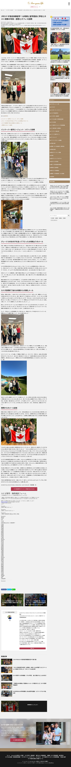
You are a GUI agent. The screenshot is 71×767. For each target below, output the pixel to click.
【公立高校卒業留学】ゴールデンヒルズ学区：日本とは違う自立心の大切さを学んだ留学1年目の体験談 (59, 203)
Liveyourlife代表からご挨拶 (17, 755)
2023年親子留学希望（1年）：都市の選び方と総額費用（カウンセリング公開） (59, 29)
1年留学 (3, 25)
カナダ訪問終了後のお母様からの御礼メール (12, 123)
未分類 (52, 155)
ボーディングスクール (54, 220)
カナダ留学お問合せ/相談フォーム (35, 758)
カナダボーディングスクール (56, 110)
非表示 (6, 116)
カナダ (6, 25)
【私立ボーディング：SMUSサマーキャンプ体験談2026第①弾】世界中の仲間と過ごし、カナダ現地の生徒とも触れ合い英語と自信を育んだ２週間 (59, 192)
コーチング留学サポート (55, 134)
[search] (68, 215)
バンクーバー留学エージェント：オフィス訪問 (12, 118)
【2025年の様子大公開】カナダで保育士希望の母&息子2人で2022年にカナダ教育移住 (60, 61)
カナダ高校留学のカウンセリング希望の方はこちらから (24, 488)
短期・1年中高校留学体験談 (39, 23)
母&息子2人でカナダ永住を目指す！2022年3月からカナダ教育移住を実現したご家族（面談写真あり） (59, 78)
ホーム (8, 755)
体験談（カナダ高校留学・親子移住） (28, 23)
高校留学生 (3, 26)
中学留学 (64, 218)
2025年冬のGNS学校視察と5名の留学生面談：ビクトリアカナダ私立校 (29, 692)
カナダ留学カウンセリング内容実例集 (16, 23)
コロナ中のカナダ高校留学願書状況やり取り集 (24, 659)
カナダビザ (53, 107)
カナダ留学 (52, 218)
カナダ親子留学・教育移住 (56, 128)
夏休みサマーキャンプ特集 (56, 152)
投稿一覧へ (32, 648)
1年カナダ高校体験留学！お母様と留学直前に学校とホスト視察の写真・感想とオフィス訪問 (30, 10)
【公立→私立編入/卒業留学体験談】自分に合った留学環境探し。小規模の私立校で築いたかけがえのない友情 (59, 209)
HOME (3, 10)
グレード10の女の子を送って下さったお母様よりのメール (15, 121)
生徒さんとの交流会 (54, 161)
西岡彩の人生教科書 (54, 167)
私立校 (31, 25)
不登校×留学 (53, 143)
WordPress (51, 762)
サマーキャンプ (54, 137)
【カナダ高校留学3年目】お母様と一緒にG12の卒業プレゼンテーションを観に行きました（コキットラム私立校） (30, 668)
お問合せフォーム (34, 6)
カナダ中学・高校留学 (9, 10)
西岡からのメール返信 (7, 125)
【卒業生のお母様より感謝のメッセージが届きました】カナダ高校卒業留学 (29, 684)
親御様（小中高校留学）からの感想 (11, 24)
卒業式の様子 (53, 149)
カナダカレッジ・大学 (55, 104)
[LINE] (13, 589)
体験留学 (25, 25)
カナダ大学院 (53, 122)
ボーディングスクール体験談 (56, 140)
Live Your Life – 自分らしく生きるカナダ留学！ (39, 761)
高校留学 (19, 24)
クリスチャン (17, 25)
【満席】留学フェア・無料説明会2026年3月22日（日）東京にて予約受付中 (59, 45)
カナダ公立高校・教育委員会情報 (57, 119)
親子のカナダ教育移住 (55, 170)
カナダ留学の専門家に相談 (18, 740)
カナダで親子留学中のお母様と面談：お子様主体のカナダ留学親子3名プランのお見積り (59, 95)
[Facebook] (4, 589)
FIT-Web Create (40, 762)
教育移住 (60, 218)
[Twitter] (9, 589)
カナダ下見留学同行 (54, 113)
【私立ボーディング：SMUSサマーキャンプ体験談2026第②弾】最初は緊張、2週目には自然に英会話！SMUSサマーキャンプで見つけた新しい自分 (59, 187)
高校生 (34, 25)
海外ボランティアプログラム (56, 158)
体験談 (29, 25)
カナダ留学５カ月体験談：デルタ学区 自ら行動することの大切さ (29, 675)
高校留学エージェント (41, 25)
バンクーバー (22, 25)
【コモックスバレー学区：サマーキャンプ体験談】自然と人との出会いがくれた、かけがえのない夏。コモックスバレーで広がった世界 (59, 198)
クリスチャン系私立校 (55, 131)
